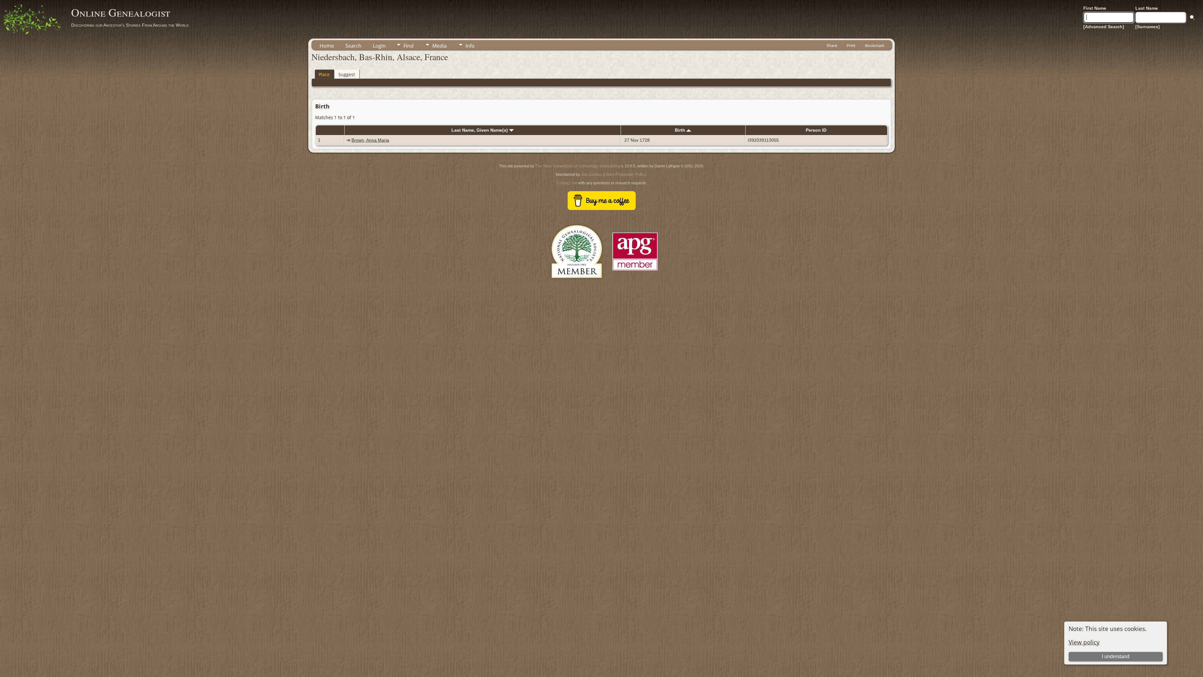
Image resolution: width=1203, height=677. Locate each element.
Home (327, 45)
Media (439, 45)
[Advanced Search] (1103, 26)
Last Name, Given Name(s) (480, 130)
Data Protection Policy (626, 174)
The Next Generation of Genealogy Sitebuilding (577, 166)
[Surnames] (1147, 26)
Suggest (346, 74)
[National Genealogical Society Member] (577, 285)
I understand (1115, 656)
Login (379, 45)
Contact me (566, 183)
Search (353, 45)
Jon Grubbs (591, 174)
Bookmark (874, 45)
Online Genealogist (120, 12)
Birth (680, 130)
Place (324, 74)
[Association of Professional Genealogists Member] (635, 270)
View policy (1084, 642)
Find (409, 45)
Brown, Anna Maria (370, 140)
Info (470, 45)
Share (831, 45)
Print (851, 45)
